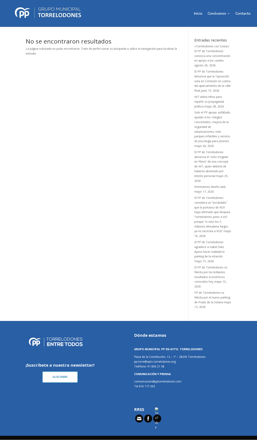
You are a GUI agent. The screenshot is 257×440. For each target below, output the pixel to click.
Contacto (243, 14)
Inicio (198, 14)
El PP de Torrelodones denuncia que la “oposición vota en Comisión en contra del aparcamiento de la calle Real (212, 81)
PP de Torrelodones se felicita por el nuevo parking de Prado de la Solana (212, 297)
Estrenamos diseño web (210, 187)
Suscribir (60, 377)
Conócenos (217, 14)
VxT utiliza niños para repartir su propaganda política (209, 101)
